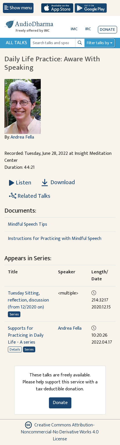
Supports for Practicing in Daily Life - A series (25, 335)
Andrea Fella (22, 137)
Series (14, 314)
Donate (107, 29)
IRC (88, 29)
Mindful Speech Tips (27, 224)
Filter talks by (98, 43)
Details (15, 349)
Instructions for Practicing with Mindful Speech (54, 239)
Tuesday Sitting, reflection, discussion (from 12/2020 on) (28, 300)
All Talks (16, 43)
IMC (74, 29)
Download (62, 182)
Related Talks (33, 196)
